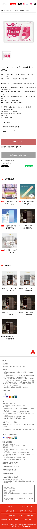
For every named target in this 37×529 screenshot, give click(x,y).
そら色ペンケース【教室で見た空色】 (15, 201)
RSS (24, 519)
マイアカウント (27, 506)
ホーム (10, 506)
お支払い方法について (10, 515)
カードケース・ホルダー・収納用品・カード (17, 10)
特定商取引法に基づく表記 (9, 519)
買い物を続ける (7, 163)
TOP (2, 10)
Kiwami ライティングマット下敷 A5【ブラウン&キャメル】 (18, 336)
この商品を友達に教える (9, 160)
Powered (9, 526)
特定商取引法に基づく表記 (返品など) (11, 147)
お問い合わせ (10, 511)
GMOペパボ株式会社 (23, 524)
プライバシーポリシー (27, 511)
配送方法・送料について (27, 515)
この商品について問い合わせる (19, 155)
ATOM (29, 519)
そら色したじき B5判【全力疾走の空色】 (16, 226)
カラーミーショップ (5, 524)
